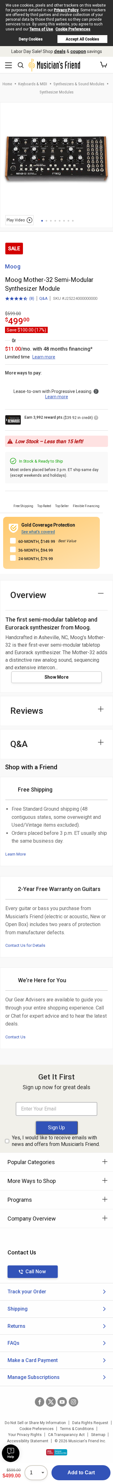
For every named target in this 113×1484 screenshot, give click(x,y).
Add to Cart (81, 1472)
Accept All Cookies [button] (82, 39)
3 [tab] (51, 221)
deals (60, 51)
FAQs (13, 1343)
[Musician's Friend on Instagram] (73, 1401)
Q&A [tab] (19, 744)
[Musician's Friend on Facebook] (39, 1401)
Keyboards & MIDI (32, 84)
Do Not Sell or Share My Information (35, 1423)
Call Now (35, 1272)
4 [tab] (55, 221)
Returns (16, 1326)
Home (7, 84)
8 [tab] (73, 221)
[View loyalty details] (96, 418)
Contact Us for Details (25, 945)
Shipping (18, 1309)
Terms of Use (41, 29)
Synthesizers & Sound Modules (78, 84)
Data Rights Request (90, 1423)
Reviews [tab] (26, 711)
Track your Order (27, 1292)
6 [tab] (64, 221)
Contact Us (15, 1037)
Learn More (15, 854)
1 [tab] (42, 221)
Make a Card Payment (33, 1360)
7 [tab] (68, 221)
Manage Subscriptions (34, 1377)
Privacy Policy (66, 10)
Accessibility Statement (27, 1441)
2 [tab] (46, 221)
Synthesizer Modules (56, 92)
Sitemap (98, 1435)
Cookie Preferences (73, 29)
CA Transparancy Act (66, 1435)
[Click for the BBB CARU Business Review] (56, 1452)
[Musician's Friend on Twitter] (50, 1401)
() (19, 299)
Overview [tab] (28, 595)
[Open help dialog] (10, 1453)
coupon (78, 51)
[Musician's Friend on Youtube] (62, 1401)
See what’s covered (38, 532)
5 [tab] (59, 221)
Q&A (43, 298)
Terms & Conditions (77, 1429)
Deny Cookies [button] (31, 39)
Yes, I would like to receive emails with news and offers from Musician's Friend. (56, 1141)
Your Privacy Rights (25, 1435)
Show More (57, 677)
